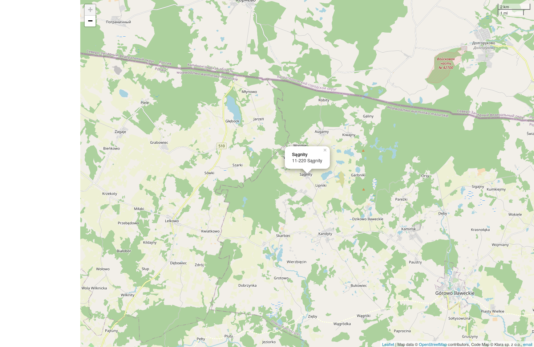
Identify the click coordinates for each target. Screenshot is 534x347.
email (527, 344)
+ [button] (90, 9)
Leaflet (388, 344)
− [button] (90, 20)
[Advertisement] (40, 173)
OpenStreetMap (433, 344)
